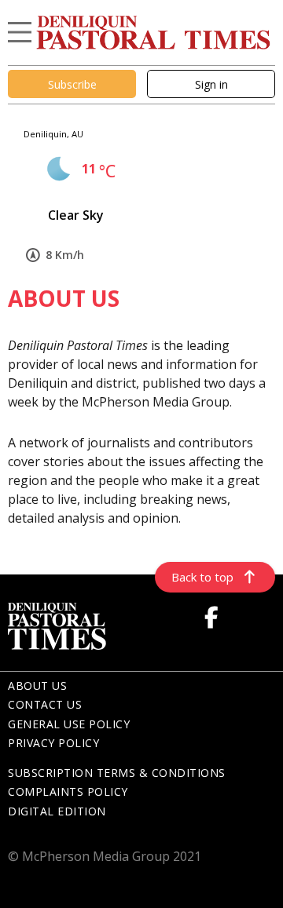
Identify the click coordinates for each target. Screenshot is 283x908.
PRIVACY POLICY (53, 742)
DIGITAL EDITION (57, 811)
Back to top (202, 577)
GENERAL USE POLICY (69, 724)
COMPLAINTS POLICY (68, 791)
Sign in (211, 84)
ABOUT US (37, 685)
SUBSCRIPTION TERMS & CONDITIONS (117, 772)
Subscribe (72, 84)
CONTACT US (45, 704)
